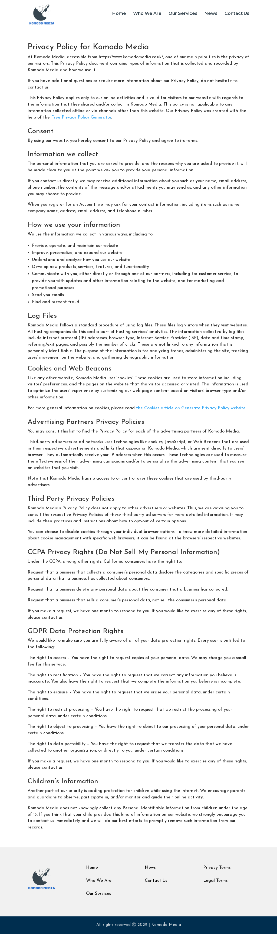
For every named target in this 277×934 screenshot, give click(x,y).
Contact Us (237, 14)
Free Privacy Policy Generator (81, 117)
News (211, 14)
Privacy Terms (216, 868)
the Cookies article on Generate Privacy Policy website (191, 408)
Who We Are (147, 14)
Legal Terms (215, 881)
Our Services (183, 14)
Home (119, 14)
